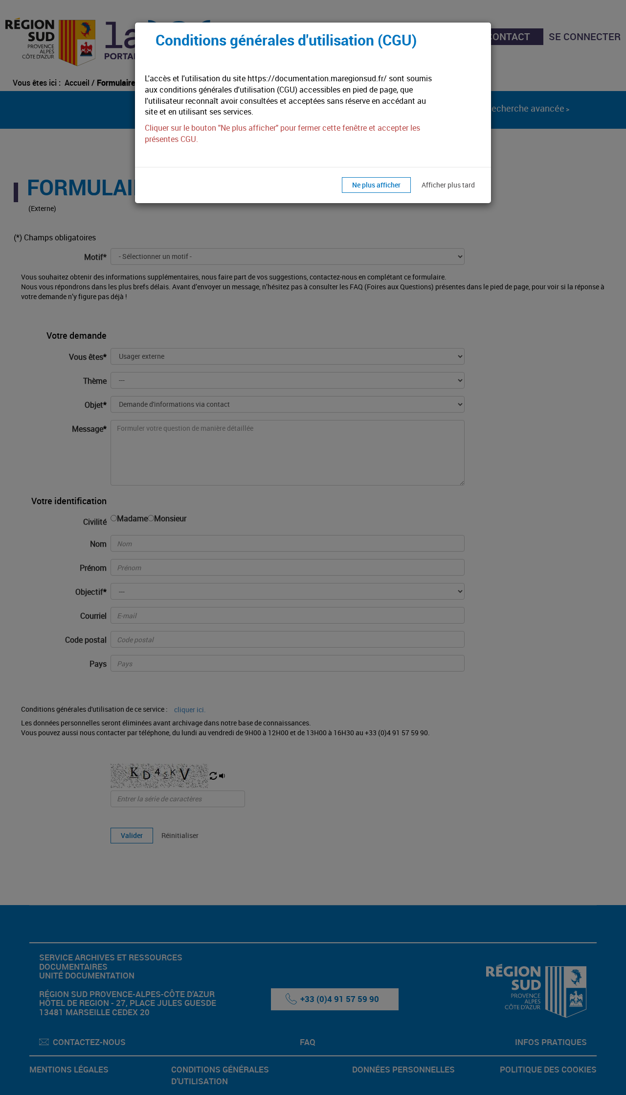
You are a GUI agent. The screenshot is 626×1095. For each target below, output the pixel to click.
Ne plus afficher (376, 184)
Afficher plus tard (448, 184)
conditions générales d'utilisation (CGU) (228, 89)
